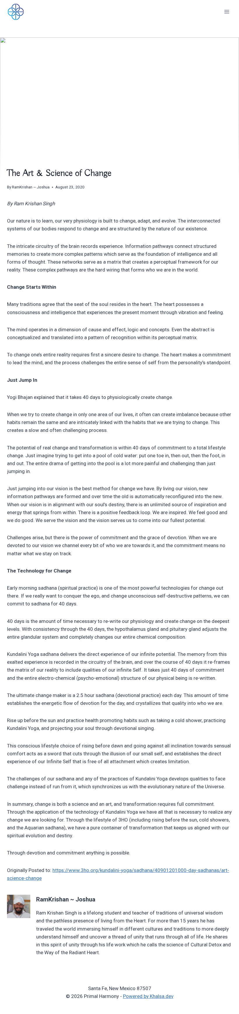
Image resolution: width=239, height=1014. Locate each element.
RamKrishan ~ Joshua (31, 187)
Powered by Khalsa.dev (148, 996)
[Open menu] (226, 11)
